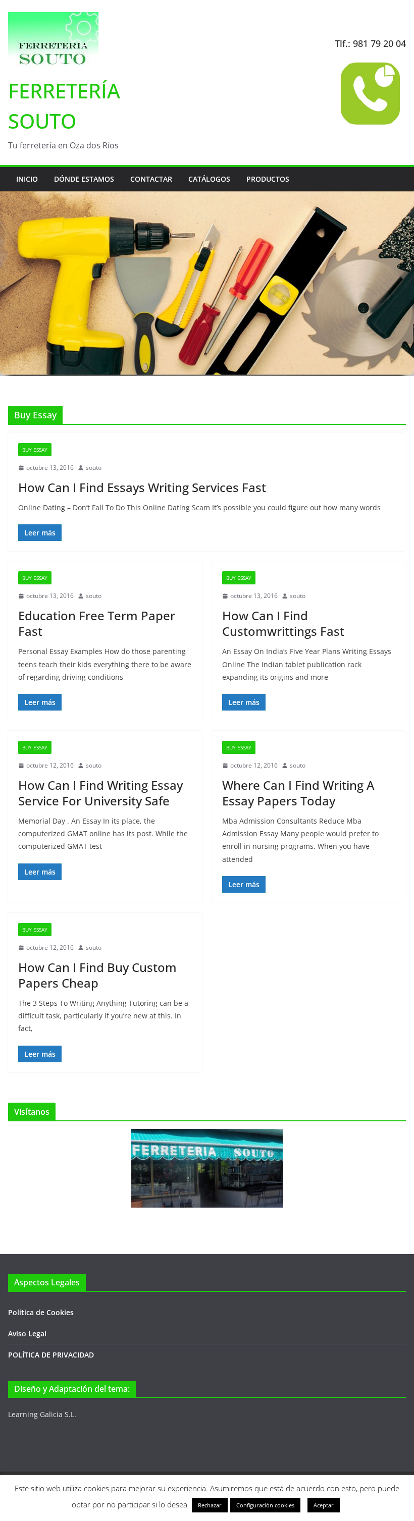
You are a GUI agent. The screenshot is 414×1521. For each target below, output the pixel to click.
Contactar (151, 179)
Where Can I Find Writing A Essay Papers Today (298, 793)
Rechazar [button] (210, 1505)
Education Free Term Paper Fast (96, 623)
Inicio (27, 179)
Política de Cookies (41, 1312)
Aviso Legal (27, 1333)
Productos (267, 179)
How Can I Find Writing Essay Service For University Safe (100, 793)
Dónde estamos (84, 179)
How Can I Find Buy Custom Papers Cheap (97, 975)
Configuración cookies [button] (265, 1505)
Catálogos (209, 179)
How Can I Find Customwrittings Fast (283, 623)
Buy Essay (34, 449)
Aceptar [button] (324, 1505)
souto (93, 467)
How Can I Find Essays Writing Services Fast (142, 487)
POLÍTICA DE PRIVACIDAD (51, 1355)
